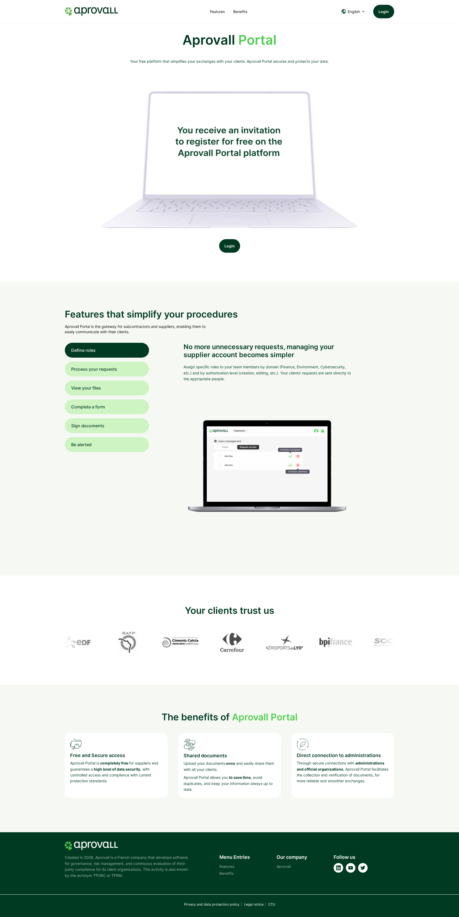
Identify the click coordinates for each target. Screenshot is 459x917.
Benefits (240, 11)
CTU (271, 904)
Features (217, 11)
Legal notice (254, 904)
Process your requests (94, 369)
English (354, 11)
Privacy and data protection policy (211, 904)
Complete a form (88, 406)
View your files (86, 388)
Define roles (83, 350)
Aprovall (284, 866)
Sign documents (87, 425)
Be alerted (81, 444)
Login (384, 11)
